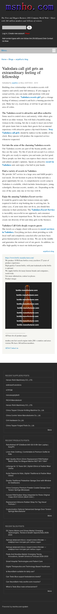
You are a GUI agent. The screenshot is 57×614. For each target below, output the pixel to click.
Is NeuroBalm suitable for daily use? (20, 571)
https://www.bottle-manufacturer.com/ (19, 257)
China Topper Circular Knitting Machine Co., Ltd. (25, 410)
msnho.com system (20, 606)
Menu (4, 50)
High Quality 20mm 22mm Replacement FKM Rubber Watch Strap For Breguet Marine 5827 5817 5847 (27, 460)
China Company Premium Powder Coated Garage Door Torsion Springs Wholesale (28, 488)
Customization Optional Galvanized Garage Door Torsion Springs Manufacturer (28, 510)
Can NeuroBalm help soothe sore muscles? (23, 581)
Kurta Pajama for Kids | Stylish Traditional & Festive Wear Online (28, 474)
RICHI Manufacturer (14, 400)
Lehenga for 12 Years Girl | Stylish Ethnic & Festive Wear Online (28, 467)
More (50, 430)
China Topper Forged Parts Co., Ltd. (20, 425)
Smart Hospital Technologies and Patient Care (24, 561)
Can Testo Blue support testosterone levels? (23, 576)
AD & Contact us (11, 348)
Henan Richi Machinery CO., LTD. (19, 380)
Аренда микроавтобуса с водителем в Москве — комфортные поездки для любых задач (26, 540)
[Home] (28, 7)
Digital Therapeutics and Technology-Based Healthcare (28, 566)
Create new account (16, 33)
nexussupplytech (12, 395)
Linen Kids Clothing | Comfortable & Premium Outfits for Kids (28, 452)
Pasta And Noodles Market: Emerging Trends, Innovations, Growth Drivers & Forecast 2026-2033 (27, 555)
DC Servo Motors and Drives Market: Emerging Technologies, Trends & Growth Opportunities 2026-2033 (27, 532)
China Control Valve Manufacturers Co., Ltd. (23, 415)
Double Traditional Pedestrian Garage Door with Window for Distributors (28, 481)
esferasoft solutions (13, 385)
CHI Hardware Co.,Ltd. (15, 420)
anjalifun (15, 83)
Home (3, 59)
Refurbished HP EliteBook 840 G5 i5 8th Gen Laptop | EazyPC (27, 445)
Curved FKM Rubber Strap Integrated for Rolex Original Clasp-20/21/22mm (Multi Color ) (28, 496)
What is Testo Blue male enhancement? (21, 586)
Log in (4, 33)
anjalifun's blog (22, 59)
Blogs (11, 59)
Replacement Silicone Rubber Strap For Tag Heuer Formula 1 (26, 503)
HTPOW (9, 390)
